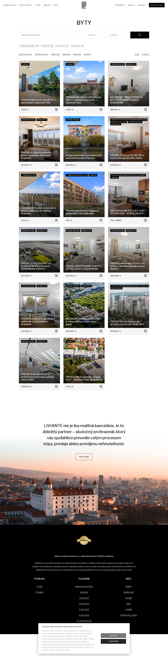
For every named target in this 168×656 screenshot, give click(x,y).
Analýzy (131, 5)
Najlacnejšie (55, 54)
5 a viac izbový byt (84, 621)
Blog (56, 5)
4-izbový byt (84, 615)
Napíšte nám (128, 592)
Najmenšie (77, 54)
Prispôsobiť (113, 641)
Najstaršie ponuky (41, 54)
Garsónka (84, 592)
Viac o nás (84, 457)
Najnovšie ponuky (25, 54)
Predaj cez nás (156, 5)
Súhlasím (113, 635)
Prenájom (145, 54)
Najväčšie (87, 54)
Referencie (119, 5)
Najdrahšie (67, 54)
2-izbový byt (84, 604)
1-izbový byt (84, 598)
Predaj (136, 54)
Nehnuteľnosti (9, 5)
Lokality (128, 609)
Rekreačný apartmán (84, 586)
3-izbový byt (84, 609)
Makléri (47, 5)
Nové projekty (26, 5)
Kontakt (141, 5)
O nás (38, 5)
